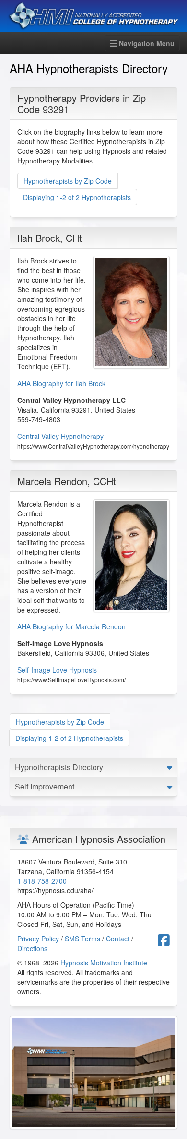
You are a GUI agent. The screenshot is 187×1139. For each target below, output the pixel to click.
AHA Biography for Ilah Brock (61, 383)
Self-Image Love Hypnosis (57, 670)
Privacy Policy (38, 938)
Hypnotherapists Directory (59, 767)
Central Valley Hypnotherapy (60, 436)
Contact (117, 938)
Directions (32, 948)
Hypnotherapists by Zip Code (67, 181)
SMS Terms (82, 938)
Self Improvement (44, 786)
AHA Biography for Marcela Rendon (71, 626)
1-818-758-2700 (42, 881)
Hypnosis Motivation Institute (103, 962)
